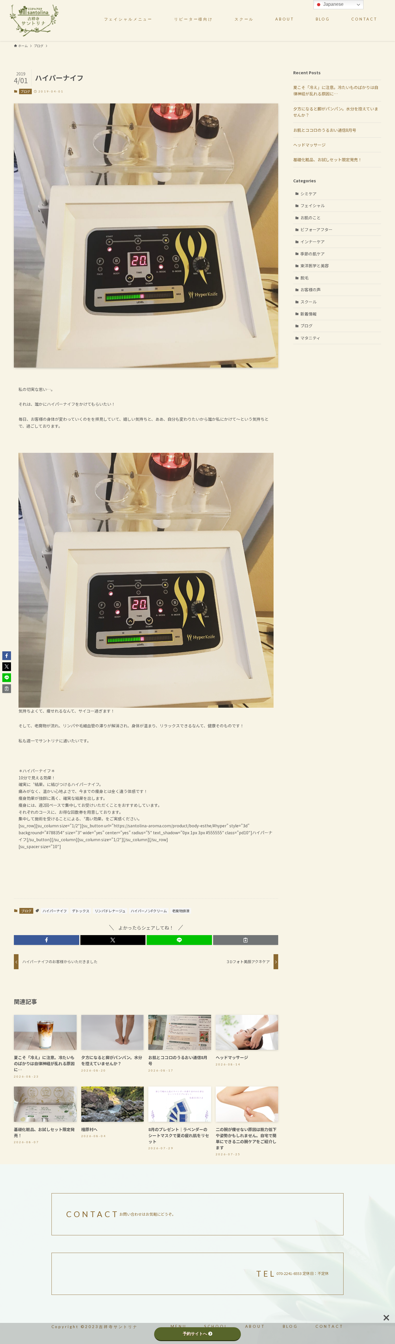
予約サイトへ (195, 1333)
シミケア (308, 193)
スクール (308, 302)
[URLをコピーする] (245, 940)
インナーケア (312, 241)
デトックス (80, 910)
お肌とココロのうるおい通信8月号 (324, 130)
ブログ (25, 91)
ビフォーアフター (316, 229)
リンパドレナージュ (110, 910)
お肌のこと (310, 217)
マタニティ (310, 338)
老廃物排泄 (180, 910)
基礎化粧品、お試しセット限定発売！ (327, 159)
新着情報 (308, 314)
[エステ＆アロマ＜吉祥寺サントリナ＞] (34, 20)
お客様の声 (310, 289)
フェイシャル (312, 205)
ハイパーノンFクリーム (149, 910)
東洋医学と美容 (314, 265)
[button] (46, 940)
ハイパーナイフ (55, 910)
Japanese (333, 4)
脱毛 (304, 278)
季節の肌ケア (312, 254)
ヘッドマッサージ (309, 145)
